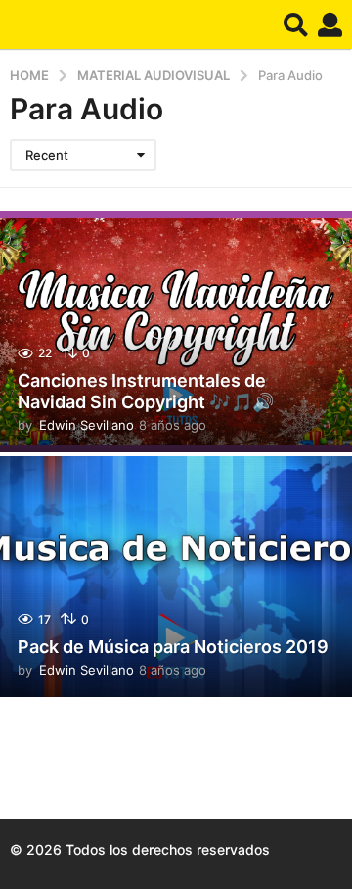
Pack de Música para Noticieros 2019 (173, 646)
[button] (296, 24)
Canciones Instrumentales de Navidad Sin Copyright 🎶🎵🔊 (146, 391)
